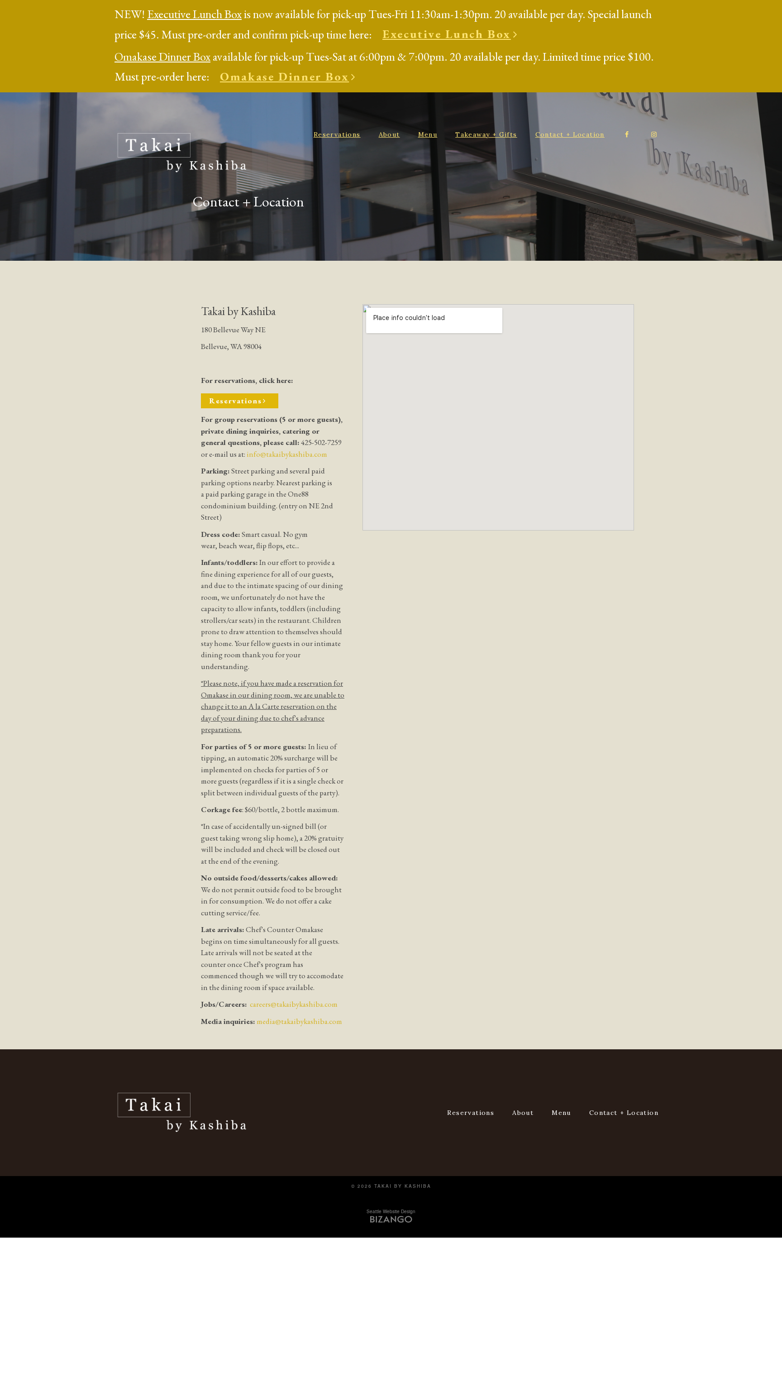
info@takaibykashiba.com (287, 454)
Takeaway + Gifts (486, 134)
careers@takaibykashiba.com (294, 1004)
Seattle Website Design (391, 1211)
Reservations (337, 134)
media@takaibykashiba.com (299, 1021)
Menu (428, 134)
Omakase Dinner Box (284, 76)
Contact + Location (570, 134)
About (389, 134)
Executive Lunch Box (446, 34)
